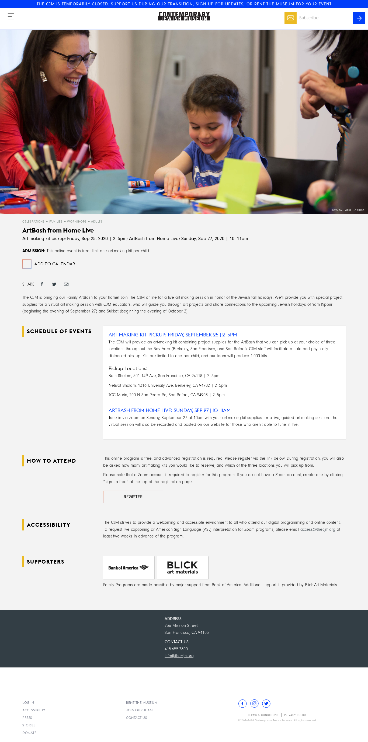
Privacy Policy (295, 715)
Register (133, 496)
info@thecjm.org (179, 655)
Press (27, 718)
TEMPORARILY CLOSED (85, 4)
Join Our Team (139, 710)
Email (289, 15)
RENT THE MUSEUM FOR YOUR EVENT (293, 4)
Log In (28, 703)
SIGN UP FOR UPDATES (220, 4)
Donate (29, 733)
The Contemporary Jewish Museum (181, 11)
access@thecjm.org (317, 529)
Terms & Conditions (263, 715)
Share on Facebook (42, 284)
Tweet (54, 282)
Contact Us (136, 718)
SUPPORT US (124, 4)
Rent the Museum (141, 703)
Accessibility (34, 710)
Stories (29, 725)
